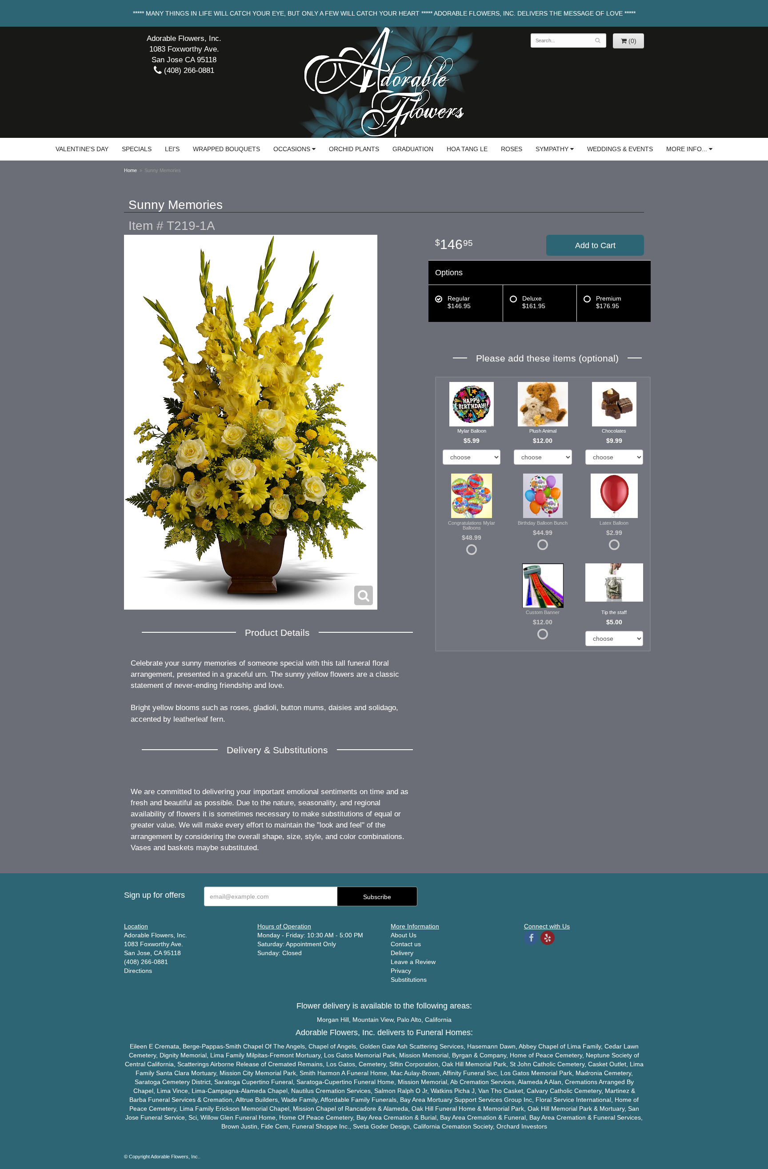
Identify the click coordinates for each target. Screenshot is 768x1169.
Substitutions (409, 979)
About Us (403, 935)
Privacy (401, 970)
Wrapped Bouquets (226, 149)
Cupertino (255, 1081)
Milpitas (257, 1055)
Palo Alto (409, 1019)
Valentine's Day (82, 149)
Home (130, 170)
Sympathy (552, 149)
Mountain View (372, 1019)
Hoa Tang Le (467, 149)
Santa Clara (172, 1073)
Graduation (412, 149)
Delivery (402, 952)
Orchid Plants (354, 149)
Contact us (406, 944)
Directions (138, 970)
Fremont (282, 1055)
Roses (511, 149)
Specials (137, 149)
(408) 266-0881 (188, 70)
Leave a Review (413, 961)
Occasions (291, 149)
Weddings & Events (620, 149)
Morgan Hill (333, 1019)
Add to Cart (595, 245)
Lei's (172, 149)
